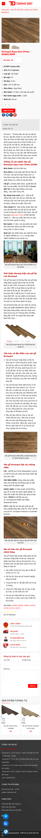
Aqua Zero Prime (17, 215)
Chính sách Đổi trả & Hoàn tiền (11, 810)
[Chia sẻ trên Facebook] (3, 115)
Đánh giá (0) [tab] (8, 129)
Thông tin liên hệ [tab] (10, 125)
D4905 (20, 605)
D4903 (26, 605)
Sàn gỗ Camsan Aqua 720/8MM (10, 727)
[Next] (36, 30)
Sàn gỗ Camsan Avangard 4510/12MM (30, 727)
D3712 (11, 608)
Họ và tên (7, 660)
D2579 (17, 608)
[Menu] (3, 3)
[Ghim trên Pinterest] (15, 115)
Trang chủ (5, 10)
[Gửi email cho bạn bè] (11, 115)
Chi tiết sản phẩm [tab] (10, 121)
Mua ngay (8, 111)
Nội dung (7, 669)
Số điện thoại (26, 660)
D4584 (14, 605)
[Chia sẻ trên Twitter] (7, 115)
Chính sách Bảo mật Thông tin (11, 804)
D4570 (32, 605)
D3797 (6, 608)
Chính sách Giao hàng (8, 807)
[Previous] (5, 30)
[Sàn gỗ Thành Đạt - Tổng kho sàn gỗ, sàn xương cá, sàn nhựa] (20, 4)
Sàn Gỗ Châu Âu (17, 10)
